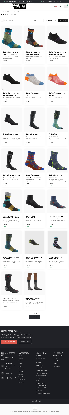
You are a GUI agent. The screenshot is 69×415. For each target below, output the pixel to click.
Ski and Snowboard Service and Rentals (41, 384)
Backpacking (22, 369)
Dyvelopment (56, 411)
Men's (20, 355)
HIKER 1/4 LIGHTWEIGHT (56, 216)
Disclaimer (38, 362)
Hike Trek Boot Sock (10, 298)
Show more (34, 317)
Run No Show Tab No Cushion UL (32, 94)
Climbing (21, 371)
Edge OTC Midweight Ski (11, 175)
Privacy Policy (39, 365)
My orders (55, 358)
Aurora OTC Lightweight (53, 135)
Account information (58, 355)
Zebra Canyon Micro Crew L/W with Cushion (33, 176)
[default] (2, 89)
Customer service (9, 341)
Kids (20, 361)
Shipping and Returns (41, 370)
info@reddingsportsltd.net (12, 378)
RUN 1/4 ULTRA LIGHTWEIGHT (30, 217)
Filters (61, 20)
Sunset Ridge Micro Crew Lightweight (32, 53)
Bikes (20, 366)
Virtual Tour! (25, 341)
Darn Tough (16, 11)
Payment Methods (40, 368)
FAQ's (37, 380)
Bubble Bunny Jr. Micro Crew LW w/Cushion (11, 53)
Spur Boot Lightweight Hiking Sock (11, 258)
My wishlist (56, 361)
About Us (38, 355)
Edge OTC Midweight (32, 134)
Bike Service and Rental (42, 388)
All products (56, 366)
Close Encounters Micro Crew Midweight (11, 217)
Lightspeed (38, 411)
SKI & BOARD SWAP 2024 (43, 393)
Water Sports (22, 377)
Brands (9, 11)
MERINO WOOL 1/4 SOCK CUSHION (10, 135)
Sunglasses (22, 379)
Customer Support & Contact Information (41, 374)
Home (2, 11)
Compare (55, 363)
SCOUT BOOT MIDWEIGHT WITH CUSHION (33, 299)
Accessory (21, 374)
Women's (21, 358)
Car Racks (21, 382)
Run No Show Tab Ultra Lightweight (33, 258)
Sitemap (38, 378)
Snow (20, 363)
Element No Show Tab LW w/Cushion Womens (57, 53)
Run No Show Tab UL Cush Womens (57, 94)
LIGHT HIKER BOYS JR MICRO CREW (55, 176)
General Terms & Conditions (40, 359)
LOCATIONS (39, 390)
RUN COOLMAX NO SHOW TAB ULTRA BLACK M (11, 94)
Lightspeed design (46, 411)
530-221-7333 (9, 373)
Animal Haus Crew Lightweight (55, 258)
